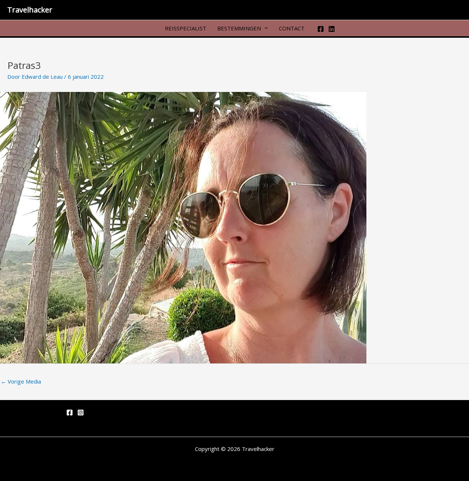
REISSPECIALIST (185, 28)
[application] (264, 28)
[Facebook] (320, 29)
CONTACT (291, 28)
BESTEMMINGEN (239, 28)
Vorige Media (21, 381)
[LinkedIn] (331, 29)
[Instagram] (80, 412)
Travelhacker (29, 10)
